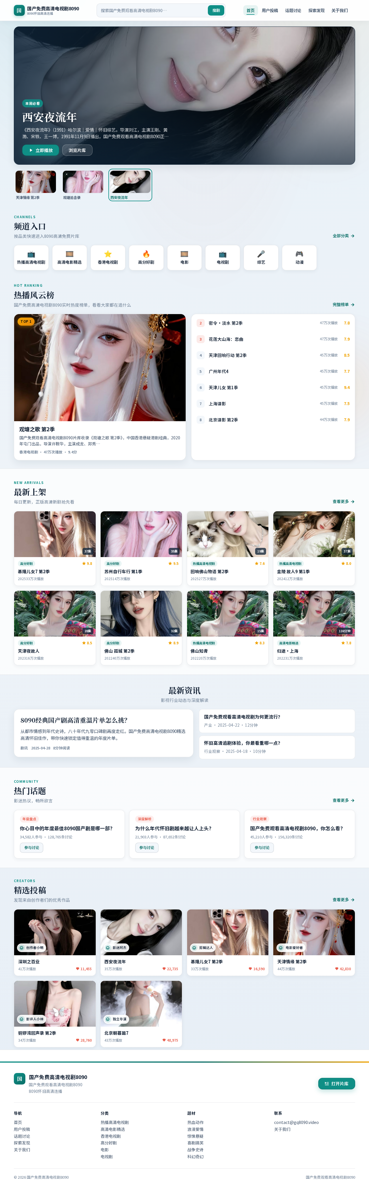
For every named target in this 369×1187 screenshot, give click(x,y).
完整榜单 (341, 304)
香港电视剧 (111, 1136)
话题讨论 (293, 10)
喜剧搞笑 (195, 1143)
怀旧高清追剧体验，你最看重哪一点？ (243, 743)
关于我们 (340, 10)
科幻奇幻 (195, 1156)
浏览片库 (77, 150)
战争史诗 (195, 1149)
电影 (105, 1149)
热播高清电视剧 (115, 1122)
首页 (250, 10)
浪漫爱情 (195, 1129)
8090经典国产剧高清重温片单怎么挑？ (75, 719)
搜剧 (216, 10)
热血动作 (195, 1122)
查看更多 (341, 501)
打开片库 (340, 1083)
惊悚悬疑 (195, 1136)
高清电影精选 (113, 1129)
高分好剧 (109, 1143)
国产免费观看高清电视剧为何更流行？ (243, 716)
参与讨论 (31, 847)
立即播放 (44, 150)
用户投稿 (270, 10)
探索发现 (316, 10)
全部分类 (341, 235)
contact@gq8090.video (296, 1122)
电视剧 (107, 1156)
